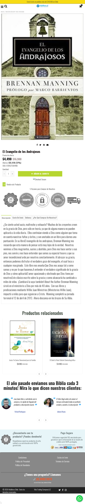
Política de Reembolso (22, 465)
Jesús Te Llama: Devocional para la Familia (22, 360)
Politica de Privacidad (22, 461)
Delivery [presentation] (28, 217)
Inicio (2, 12)
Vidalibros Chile (13, 489)
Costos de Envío (62, 457)
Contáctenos (22, 457)
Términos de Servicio (62, 461)
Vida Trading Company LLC (42, 489)
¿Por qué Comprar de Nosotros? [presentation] (45, 217)
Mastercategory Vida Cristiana (15, 12)
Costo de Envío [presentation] (18, 217)
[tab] (6, 217)
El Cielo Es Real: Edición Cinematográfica (62, 360)
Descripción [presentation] (6, 217)
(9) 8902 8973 (43, 479)
